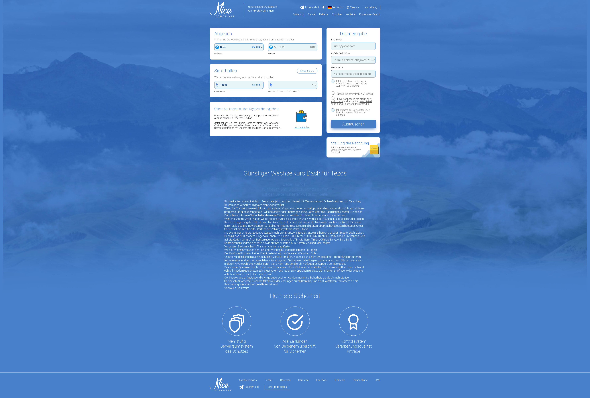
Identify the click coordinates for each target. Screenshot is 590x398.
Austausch (298, 14)
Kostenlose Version (369, 14)
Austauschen (353, 124)
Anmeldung (371, 7)
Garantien (303, 380)
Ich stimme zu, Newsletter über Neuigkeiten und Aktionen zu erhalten (353, 112)
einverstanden (343, 83)
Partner (312, 14)
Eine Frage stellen (277, 386)
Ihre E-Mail (336, 39)
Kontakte (351, 14)
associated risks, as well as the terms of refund (351, 102)
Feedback (321, 380)
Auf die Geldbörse (340, 53)
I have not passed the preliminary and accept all (351, 101)
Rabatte (323, 14)
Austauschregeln (248, 380)
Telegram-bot (251, 386)
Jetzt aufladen (301, 127)
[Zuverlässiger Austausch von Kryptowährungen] (222, 9)
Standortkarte (360, 380)
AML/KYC (341, 86)
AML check (367, 93)
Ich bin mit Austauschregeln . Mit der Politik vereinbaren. (351, 83)
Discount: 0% (307, 70)
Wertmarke (337, 67)
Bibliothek (337, 14)
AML (378, 380)
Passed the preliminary (354, 93)
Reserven (285, 380)
